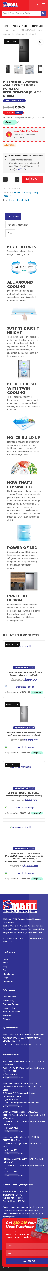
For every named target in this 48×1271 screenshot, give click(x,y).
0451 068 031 (11, 1103)
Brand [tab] (10, 233)
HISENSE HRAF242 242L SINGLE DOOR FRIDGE (23, 1034)
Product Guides (9, 997)
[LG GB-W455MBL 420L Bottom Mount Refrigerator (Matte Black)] (24, 772)
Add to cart (32, 179)
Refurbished (23, 200)
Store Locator (9, 974)
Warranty (7, 1015)
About (5, 963)
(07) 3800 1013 (11, 1074)
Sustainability (8, 1000)
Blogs (5, 978)
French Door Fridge (23, 192)
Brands (6, 970)
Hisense (12, 200)
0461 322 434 (11, 1172)
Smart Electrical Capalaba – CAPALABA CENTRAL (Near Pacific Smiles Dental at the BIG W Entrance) (24, 1115)
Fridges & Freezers (20, 26)
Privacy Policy (9, 1008)
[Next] (41, 69)
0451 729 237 (11, 1150)
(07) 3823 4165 (11, 1128)
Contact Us (8, 981)
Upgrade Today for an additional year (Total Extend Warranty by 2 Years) (24, 164)
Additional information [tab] (18, 225)
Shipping (6, 1019)
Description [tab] (13, 216)
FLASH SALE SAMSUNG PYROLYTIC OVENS (22, 1044)
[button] (43, 4)
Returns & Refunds (11, 1004)
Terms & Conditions (11, 1012)
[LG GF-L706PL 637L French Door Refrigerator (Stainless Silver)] (24, 712)
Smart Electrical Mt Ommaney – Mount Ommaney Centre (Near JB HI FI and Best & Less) (22, 1086)
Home (5, 26)
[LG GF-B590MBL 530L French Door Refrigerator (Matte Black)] (24, 652)
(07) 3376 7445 (11, 1099)
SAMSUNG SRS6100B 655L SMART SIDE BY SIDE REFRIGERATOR (22, 1039)
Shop (5, 966)
